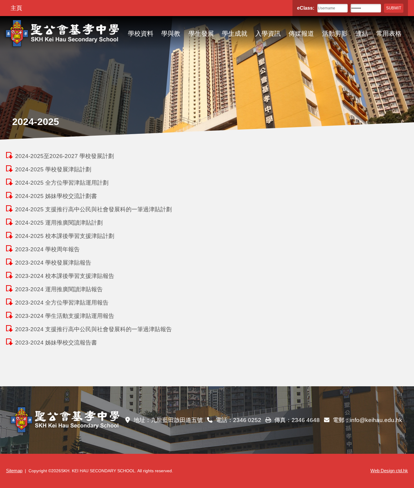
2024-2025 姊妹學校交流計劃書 (56, 196)
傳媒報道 (301, 33)
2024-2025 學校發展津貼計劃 (53, 169)
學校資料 (140, 33)
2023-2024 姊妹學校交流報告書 (56, 342)
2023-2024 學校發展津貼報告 (53, 262)
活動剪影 (335, 33)
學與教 (170, 33)
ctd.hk (389, 470)
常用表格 (389, 33)
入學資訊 (268, 33)
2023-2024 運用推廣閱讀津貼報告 (59, 289)
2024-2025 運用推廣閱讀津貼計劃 (59, 222)
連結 (362, 33)
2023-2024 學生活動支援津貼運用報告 (64, 316)
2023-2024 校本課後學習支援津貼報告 (64, 276)
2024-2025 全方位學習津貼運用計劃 (62, 183)
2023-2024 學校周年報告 (47, 249)
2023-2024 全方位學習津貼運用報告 (62, 302)
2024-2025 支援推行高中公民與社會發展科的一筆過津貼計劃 (93, 209)
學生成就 (234, 33)
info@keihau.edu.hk (376, 420)
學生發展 (201, 33)
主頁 (16, 8)
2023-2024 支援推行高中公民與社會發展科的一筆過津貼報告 (93, 329)
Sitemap (14, 470)
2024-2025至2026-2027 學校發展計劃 (64, 156)
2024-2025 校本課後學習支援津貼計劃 (64, 236)
